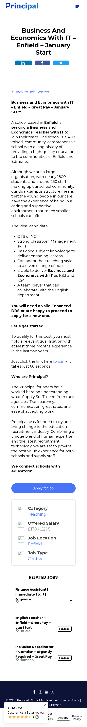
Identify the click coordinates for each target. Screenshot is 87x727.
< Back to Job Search (30, 92)
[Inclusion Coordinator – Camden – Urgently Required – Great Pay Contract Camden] (43, 641)
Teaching (37, 514)
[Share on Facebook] (42, 63)
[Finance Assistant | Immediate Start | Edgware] (43, 584)
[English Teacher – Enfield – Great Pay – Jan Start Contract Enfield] (43, 612)
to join (59, 361)
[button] (77, 6)
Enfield (35, 543)
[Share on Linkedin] (23, 63)
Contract (36, 558)
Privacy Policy (69, 700)
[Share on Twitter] (61, 63)
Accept (63, 717)
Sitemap (55, 705)
